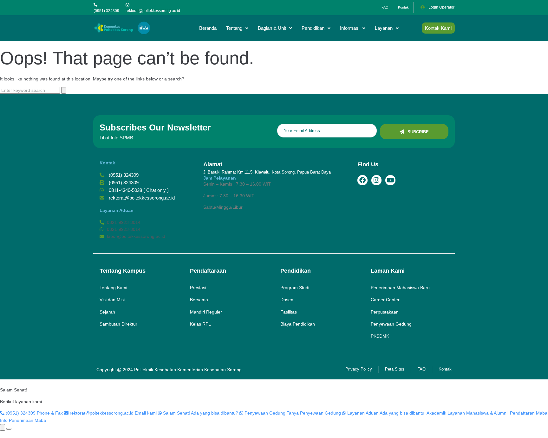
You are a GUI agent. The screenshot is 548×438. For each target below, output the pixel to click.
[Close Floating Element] (8, 429)
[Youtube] (390, 180)
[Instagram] (376, 180)
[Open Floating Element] (2, 427)
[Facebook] (362, 180)
